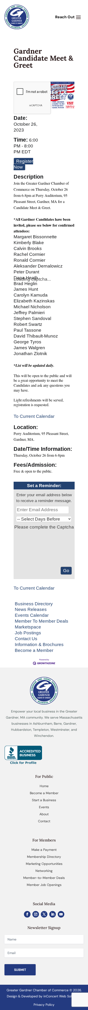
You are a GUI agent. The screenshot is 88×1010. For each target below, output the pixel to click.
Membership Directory (44, 857)
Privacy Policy (44, 1005)
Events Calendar (32, 615)
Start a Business (44, 800)
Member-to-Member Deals (44, 878)
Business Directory (34, 603)
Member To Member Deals (41, 621)
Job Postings (28, 632)
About (44, 814)
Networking (44, 871)
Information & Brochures (39, 644)
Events (44, 807)
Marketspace (28, 626)
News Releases (31, 609)
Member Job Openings (44, 885)
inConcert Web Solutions (62, 996)
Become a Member (34, 650)
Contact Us (26, 638)
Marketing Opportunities (44, 864)
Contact (44, 821)
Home (44, 786)
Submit (20, 970)
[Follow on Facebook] (27, 914)
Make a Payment (44, 850)
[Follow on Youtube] (61, 914)
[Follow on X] (44, 914)
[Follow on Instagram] (35, 914)
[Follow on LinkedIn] (52, 914)
